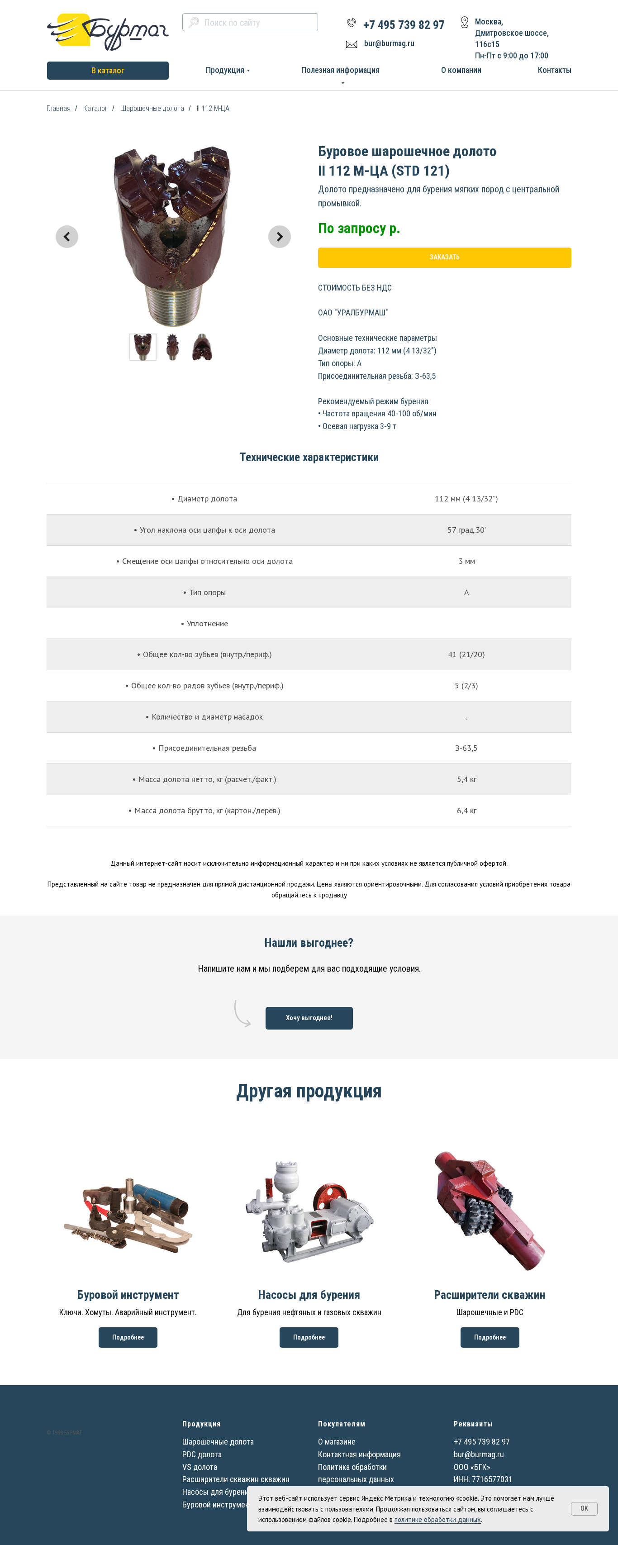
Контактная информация (359, 1454)
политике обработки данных (438, 1519)
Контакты (554, 70)
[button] (309, 1018)
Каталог (95, 108)
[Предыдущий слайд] (67, 236)
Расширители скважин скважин (236, 1479)
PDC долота (202, 1454)
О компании (461, 70)
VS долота (199, 1467)
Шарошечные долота (152, 108)
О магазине (337, 1441)
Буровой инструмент (128, 1295)
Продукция (225, 70)
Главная (59, 108)
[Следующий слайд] (279, 236)
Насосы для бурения (309, 1295)
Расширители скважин (490, 1295)
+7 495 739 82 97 (404, 25)
